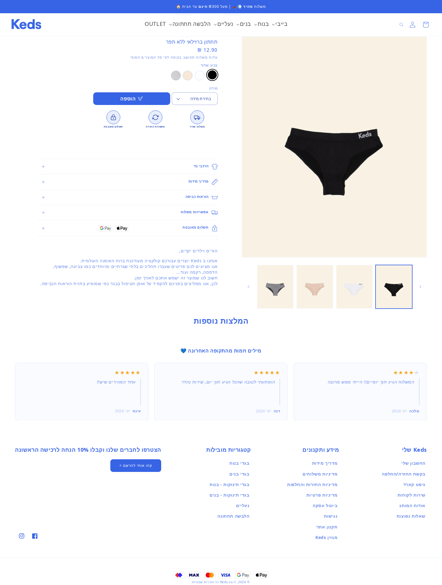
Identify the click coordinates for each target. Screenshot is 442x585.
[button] (279, 24)
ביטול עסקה (325, 505)
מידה (213, 88)
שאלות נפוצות (411, 516)
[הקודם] (420, 286)
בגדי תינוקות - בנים (229, 495)
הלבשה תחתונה (233, 516)
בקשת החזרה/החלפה (403, 474)
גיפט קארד (414, 484)
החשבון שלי (413, 463)
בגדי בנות (239, 463)
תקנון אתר (326, 527)
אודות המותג (412, 505)
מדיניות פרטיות (321, 495)
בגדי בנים (239, 474)
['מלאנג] (176, 75)
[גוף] (187, 75)
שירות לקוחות (411, 495)
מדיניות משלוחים (319, 474)
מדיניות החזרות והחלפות (312, 484)
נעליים (243, 505)
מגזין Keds (326, 537)
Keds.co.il (228, 582)
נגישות (331, 516)
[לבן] (199, 75)
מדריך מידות (325, 463)
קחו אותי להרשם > (135, 465)
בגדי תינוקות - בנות (229, 484)
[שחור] (212, 74)
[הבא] (248, 286)
